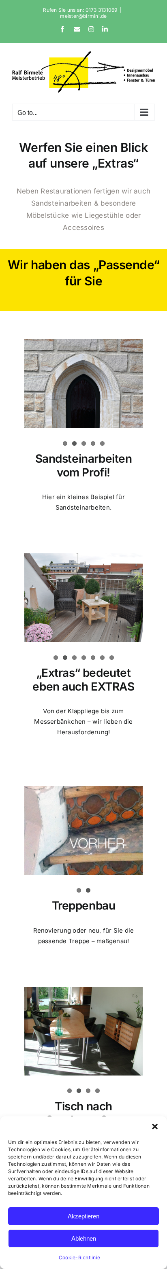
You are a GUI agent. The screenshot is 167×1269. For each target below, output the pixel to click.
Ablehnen (83, 1238)
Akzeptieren (83, 1216)
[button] (155, 1126)
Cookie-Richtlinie (79, 1257)
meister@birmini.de (83, 16)
